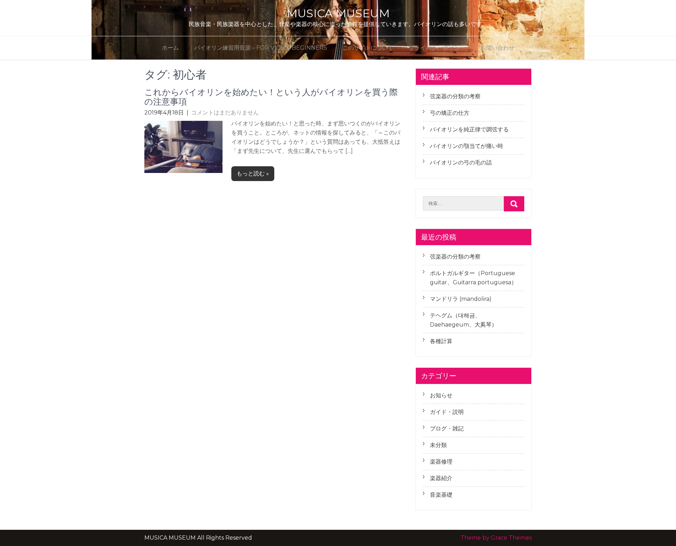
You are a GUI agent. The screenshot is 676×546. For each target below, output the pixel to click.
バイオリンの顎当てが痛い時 (466, 146)
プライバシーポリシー (437, 47)
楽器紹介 (441, 478)
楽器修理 (441, 461)
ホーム (170, 47)
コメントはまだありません (225, 112)
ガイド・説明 (447, 412)
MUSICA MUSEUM (338, 13)
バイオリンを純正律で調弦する (469, 129)
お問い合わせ (497, 47)
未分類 (438, 445)
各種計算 (441, 341)
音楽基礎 (441, 494)
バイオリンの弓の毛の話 (461, 162)
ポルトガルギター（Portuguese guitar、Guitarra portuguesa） (473, 278)
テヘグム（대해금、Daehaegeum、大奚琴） (463, 320)
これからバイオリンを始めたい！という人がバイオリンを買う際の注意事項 (271, 96)
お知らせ (441, 395)
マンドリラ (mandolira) (461, 299)
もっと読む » (253, 173)
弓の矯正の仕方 (449, 113)
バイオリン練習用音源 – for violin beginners (260, 47)
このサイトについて (368, 47)
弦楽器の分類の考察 (455, 96)
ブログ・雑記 (447, 428)
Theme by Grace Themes (496, 537)
